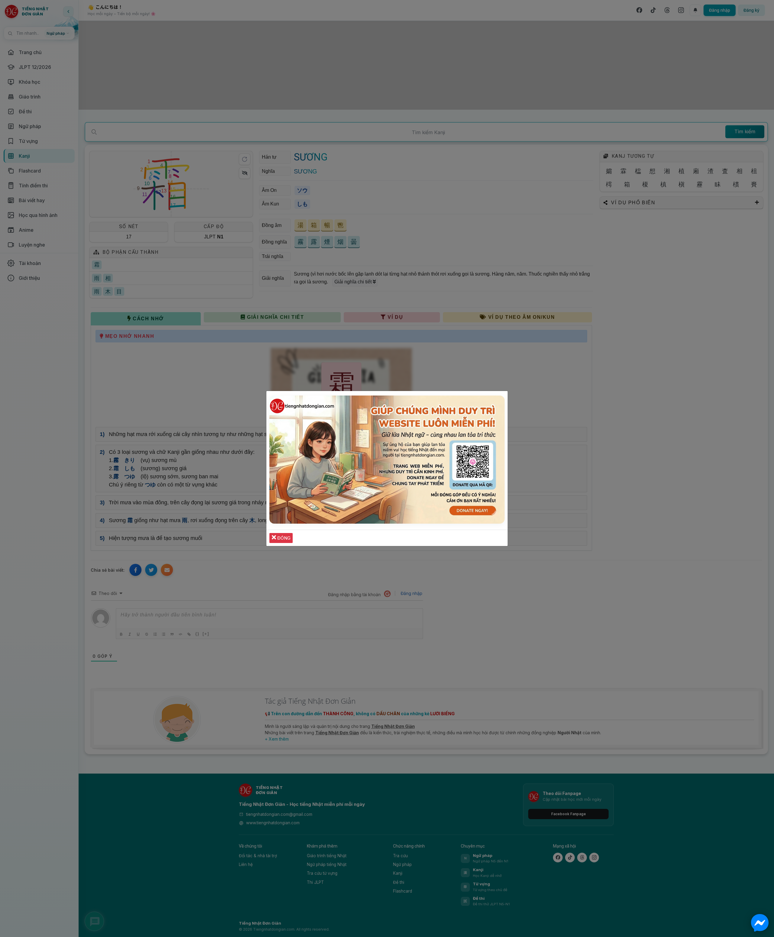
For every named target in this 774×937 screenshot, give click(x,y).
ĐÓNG (283, 538)
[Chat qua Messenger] (760, 923)
